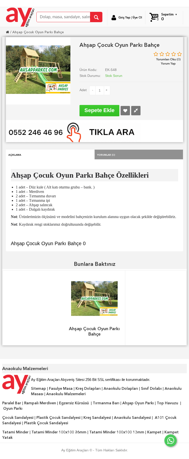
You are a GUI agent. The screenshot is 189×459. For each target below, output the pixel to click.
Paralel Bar (11, 403)
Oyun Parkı (12, 408)
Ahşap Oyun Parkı (138, 403)
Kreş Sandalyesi (97, 417)
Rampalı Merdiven (40, 403)
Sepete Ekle (99, 110)
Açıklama (14, 154)
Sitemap (38, 388)
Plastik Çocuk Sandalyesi (58, 417)
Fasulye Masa (61, 388)
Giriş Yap (124, 17)
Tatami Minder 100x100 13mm (116, 432)
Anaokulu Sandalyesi (132, 417)
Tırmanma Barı (106, 403)
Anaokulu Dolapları (121, 388)
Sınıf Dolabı (151, 388)
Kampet (154, 432)
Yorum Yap (168, 63)
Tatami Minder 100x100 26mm (59, 432)
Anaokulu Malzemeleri (66, 394)
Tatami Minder (15, 432)
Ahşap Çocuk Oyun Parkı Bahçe (38, 32)
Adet (83, 90)
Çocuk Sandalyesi (17, 417)
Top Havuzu (167, 403)
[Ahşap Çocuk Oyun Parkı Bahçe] (38, 69)
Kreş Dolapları (88, 388)
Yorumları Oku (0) (168, 59)
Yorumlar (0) (106, 154)
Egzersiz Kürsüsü (74, 403)
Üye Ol (137, 17)
